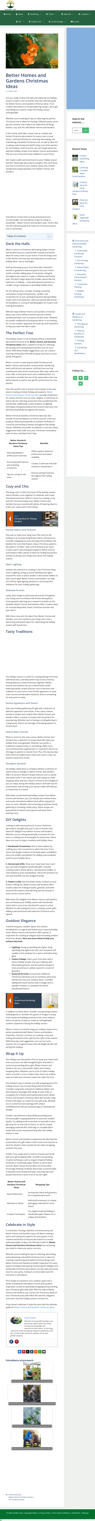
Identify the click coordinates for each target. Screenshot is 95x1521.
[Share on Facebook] (19, 1351)
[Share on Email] (44, 1351)
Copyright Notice (31, 1513)
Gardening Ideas (14, 1495)
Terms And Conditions (61, 1513)
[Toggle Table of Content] (48, 236)
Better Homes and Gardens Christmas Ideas (34, 1307)
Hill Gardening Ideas (16, 1500)
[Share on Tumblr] (31, 1351)
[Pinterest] (17, 1342)
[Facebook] (11, 1342)
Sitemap (85, 1513)
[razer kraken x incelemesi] (47, 1520)
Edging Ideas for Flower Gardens (21, 1497)
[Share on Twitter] (27, 1351)
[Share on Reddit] (36, 1351)
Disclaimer (76, 1513)
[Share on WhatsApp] (40, 1351)
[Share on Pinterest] (23, 1351)
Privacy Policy (44, 1513)
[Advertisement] (32, 195)
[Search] (85, 130)
